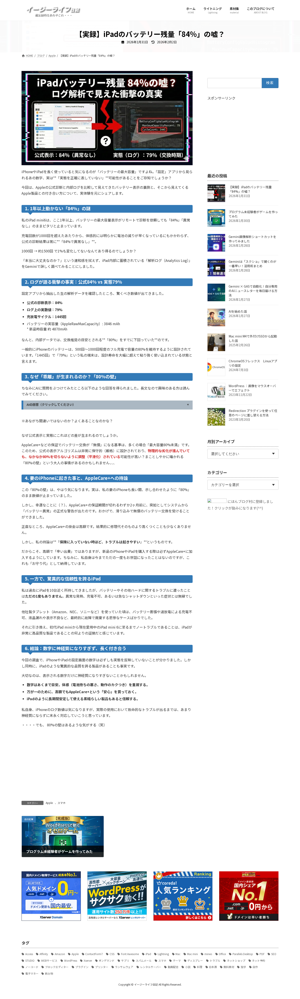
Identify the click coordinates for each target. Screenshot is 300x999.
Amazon (60, 954)
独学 (243, 967)
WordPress (70, 960)
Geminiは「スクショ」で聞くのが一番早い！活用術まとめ (252, 263)
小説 (187, 967)
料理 (199, 967)
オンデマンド (106, 960)
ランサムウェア (124, 967)
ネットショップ (236, 960)
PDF (262, 954)
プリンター (101, 967)
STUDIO (29, 960)
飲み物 (49, 973)
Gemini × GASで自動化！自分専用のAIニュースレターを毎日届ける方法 (253, 290)
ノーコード (31, 967)
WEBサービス (49, 960)
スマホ (61, 803)
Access (29, 954)
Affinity (44, 954)
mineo (208, 954)
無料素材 (229, 967)
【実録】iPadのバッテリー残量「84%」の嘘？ (250, 189)
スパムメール (144, 960)
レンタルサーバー (150, 967)
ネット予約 (258, 960)
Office (222, 954)
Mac (177, 954)
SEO (273, 954)
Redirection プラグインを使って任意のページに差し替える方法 (253, 412)
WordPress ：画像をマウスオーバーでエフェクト (252, 388)
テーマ (177, 960)
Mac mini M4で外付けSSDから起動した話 (253, 338)
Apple (49, 803)
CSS (112, 954)
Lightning (163, 954)
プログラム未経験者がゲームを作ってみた (253, 214)
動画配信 (173, 967)
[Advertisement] (63, 762)
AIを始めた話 (238, 311)
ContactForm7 (94, 954)
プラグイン (82, 967)
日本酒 (213, 967)
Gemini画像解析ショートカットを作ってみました (252, 238)
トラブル (215, 960)
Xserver (88, 960)
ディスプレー (195, 960)
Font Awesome (130, 954)
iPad (148, 954)
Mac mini (192, 954)
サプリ (125, 960)
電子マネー (31, 973)
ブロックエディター (57, 967)
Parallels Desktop (243, 954)
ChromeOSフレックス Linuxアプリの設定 (253, 363)
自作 (255, 967)
